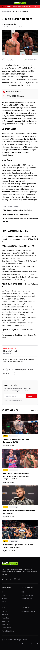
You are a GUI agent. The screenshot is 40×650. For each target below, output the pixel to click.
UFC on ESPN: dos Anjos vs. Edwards (21, 370)
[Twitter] (3, 579)
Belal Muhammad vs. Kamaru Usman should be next (20, 220)
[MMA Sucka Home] (20, 3)
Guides (4, 602)
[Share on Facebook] (3, 59)
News (9, 11)
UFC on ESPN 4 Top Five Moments (16, 214)
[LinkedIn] (7, 579)
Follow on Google (32, 59)
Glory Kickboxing (27, 598)
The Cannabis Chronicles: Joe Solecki (18, 210)
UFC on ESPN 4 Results (13, 96)
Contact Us (5, 618)
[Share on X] (7, 59)
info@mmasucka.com (28, 611)
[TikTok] (19, 579)
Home (4, 11)
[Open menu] (3, 2)
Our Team (5, 615)
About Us (4, 611)
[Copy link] (11, 59)
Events (4, 595)
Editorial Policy (6, 628)
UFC (4, 370)
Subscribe (31, 396)
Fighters (4, 598)
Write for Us (5, 621)
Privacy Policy (6, 624)
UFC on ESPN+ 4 (8, 373)
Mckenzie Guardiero (10, 24)
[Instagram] (15, 579)
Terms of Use (20, 644)
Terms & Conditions (8, 631)
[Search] (37, 3)
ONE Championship (27, 595)
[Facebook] (11, 579)
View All (33, 410)
